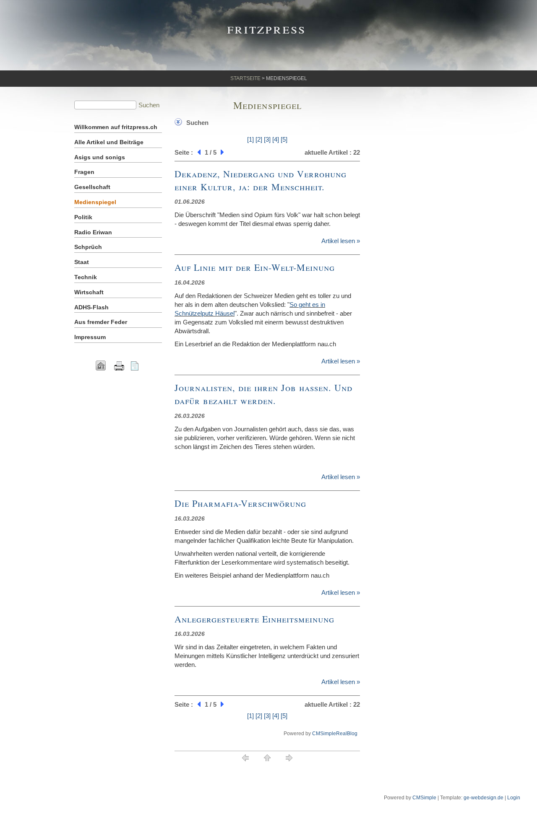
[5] (284, 139)
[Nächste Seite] (223, 152)
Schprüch (88, 247)
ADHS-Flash (91, 307)
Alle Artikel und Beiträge (108, 142)
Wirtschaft (89, 292)
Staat (81, 262)
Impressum (90, 337)
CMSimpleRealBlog (334, 733)
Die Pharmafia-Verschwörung (240, 503)
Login (513, 798)
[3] (267, 139)
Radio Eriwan (93, 232)
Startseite (245, 78)
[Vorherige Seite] (198, 152)
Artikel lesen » (340, 240)
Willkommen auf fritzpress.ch (115, 127)
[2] (258, 139)
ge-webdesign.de (483, 798)
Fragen (84, 172)
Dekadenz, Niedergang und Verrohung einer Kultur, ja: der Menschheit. (261, 180)
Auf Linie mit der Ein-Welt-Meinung (255, 267)
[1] (250, 139)
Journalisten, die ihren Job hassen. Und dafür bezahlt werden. (263, 394)
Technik (85, 277)
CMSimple (424, 798)
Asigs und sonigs (99, 157)
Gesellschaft (92, 187)
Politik (83, 217)
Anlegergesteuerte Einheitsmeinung (254, 619)
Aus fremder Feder (100, 322)
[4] (275, 139)
